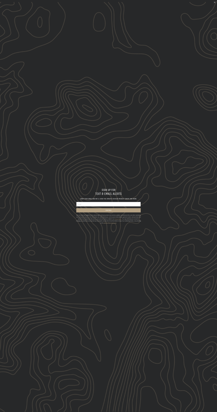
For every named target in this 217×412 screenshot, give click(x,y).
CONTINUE (108, 210)
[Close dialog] (214, 2)
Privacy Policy (118, 219)
